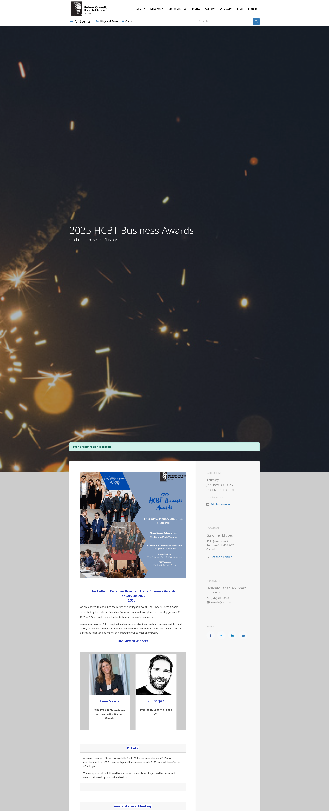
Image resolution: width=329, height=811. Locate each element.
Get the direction (221, 557)
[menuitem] (177, 8)
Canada (130, 21)
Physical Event (109, 21)
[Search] (256, 21)
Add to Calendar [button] (221, 504)
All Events (82, 21)
